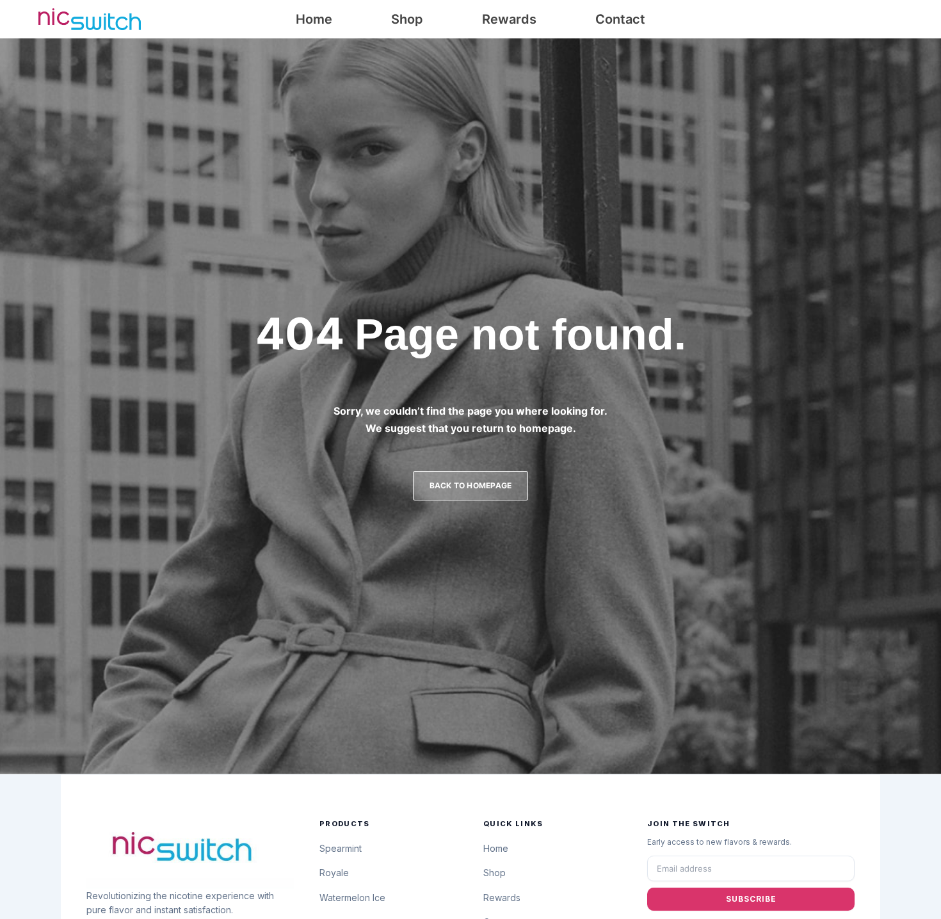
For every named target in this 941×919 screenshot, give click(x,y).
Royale (334, 872)
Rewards (509, 19)
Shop (407, 19)
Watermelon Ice (352, 897)
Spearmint (340, 848)
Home (314, 19)
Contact (620, 19)
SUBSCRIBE (751, 899)
